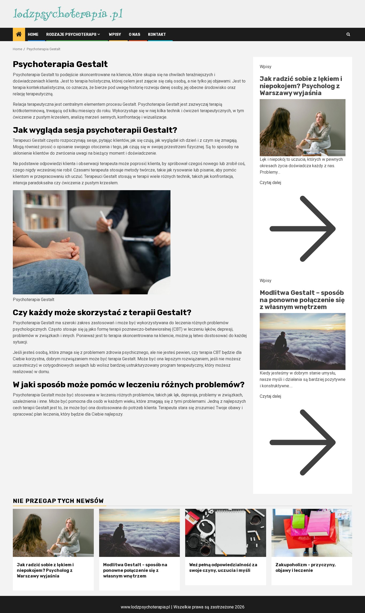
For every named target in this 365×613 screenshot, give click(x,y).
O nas (134, 34)
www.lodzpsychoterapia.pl (145, 607)
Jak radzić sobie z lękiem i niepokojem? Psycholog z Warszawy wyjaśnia (301, 86)
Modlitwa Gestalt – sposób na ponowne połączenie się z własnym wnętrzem (302, 300)
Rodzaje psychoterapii (71, 34)
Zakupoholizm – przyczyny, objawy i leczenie (305, 567)
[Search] (348, 34)
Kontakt (157, 34)
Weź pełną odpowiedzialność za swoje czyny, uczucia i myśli (223, 567)
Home (33, 34)
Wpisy (115, 34)
